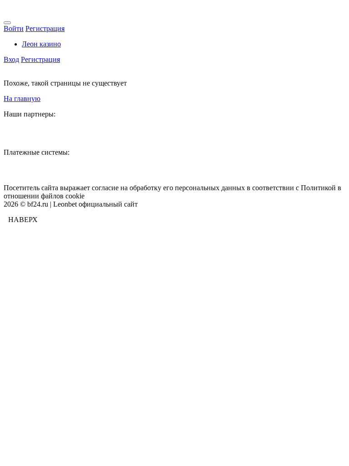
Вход (11, 59)
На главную (22, 98)
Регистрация (45, 28)
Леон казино (41, 44)
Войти (14, 28)
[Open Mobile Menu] (7, 22)
